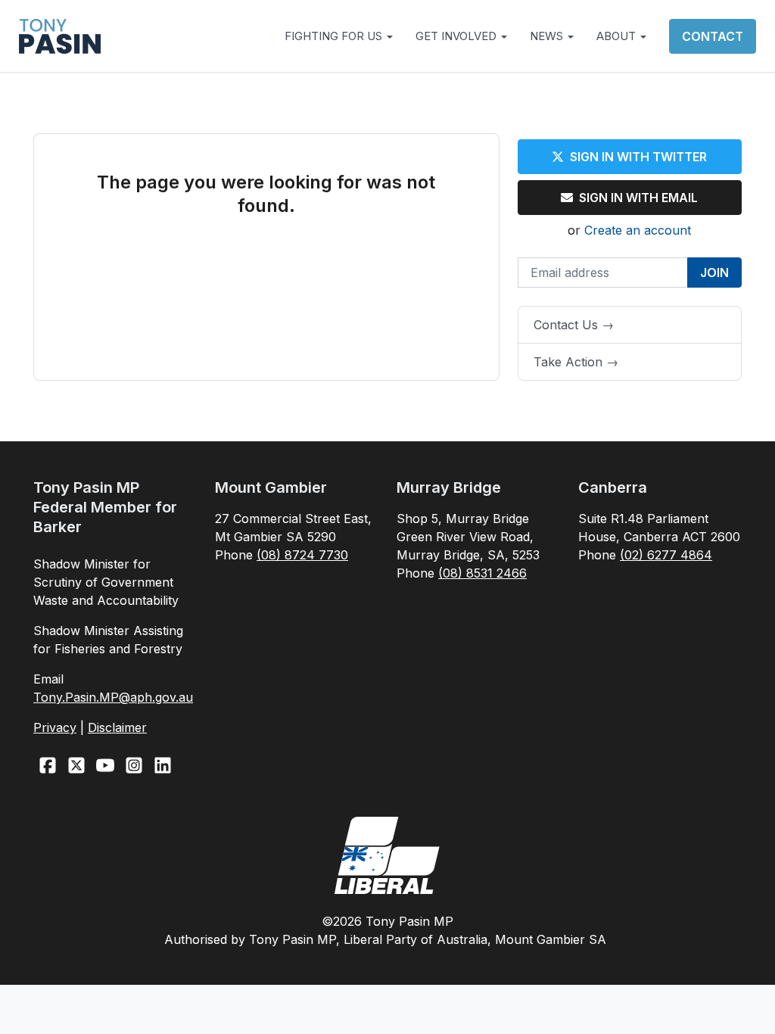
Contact (712, 36)
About (617, 36)
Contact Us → (574, 324)
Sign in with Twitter (638, 156)
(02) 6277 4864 (666, 554)
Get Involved (458, 36)
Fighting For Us (335, 36)
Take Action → (576, 361)
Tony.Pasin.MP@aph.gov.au (113, 697)
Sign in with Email (638, 197)
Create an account (637, 230)
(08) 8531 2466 (482, 573)
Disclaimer (117, 727)
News (548, 36)
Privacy (54, 727)
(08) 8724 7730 (302, 554)
